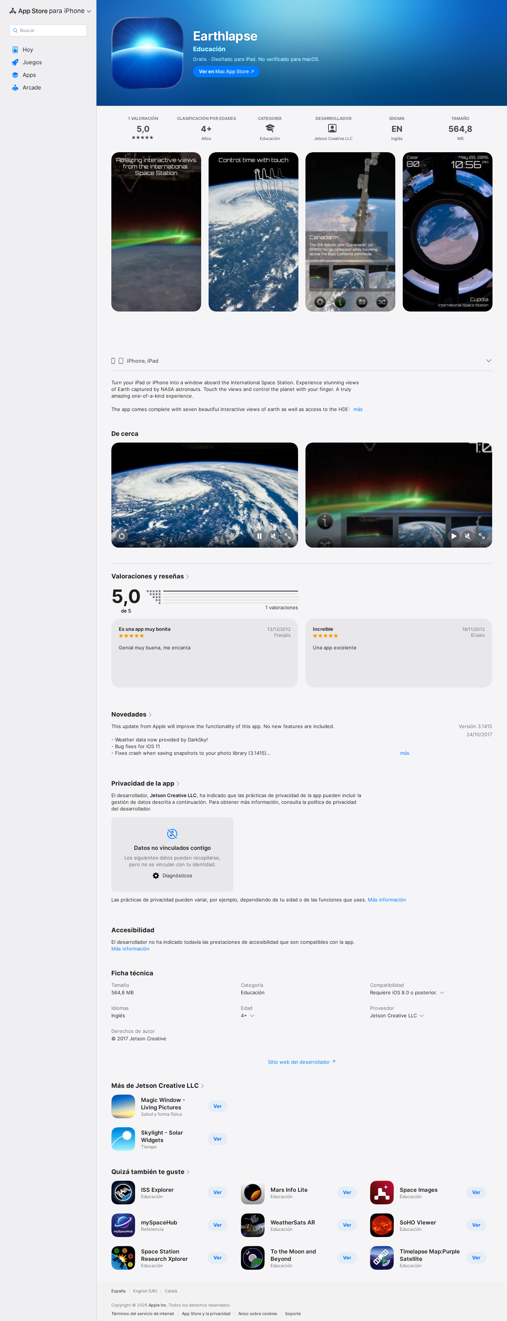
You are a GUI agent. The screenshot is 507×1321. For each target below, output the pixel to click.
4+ (244, 1015)
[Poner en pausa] (259, 536)
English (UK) (145, 1291)
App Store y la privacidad (206, 1314)
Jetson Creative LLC (393, 1015)
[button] (48, 49)
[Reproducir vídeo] (122, 536)
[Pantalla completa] (288, 536)
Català (171, 1291)
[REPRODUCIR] (453, 536)
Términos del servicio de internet (142, 1314)
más (358, 409)
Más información (387, 900)
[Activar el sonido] (273, 536)
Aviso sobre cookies (257, 1314)
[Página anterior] (104, 252)
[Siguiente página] (499, 252)
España (118, 1291)
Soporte (293, 1314)
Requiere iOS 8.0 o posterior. (403, 992)
